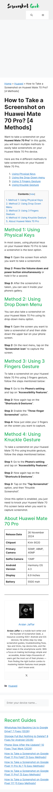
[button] (31, 15)
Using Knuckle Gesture (25, 185)
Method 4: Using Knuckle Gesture (26, 217)
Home (7, 83)
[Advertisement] (26, 47)
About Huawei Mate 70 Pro (22, 221)
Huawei (18, 83)
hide (32, 194)
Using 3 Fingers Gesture (26, 181)
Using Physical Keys (23, 173)
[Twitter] (26, 675)
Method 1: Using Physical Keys (24, 200)
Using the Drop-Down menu (28, 177)
